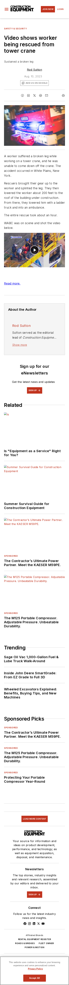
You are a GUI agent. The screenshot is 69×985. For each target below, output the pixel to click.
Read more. (12, 283)
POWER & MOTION (34, 947)
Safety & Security (15, 28)
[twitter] (34, 95)
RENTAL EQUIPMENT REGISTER (34, 939)
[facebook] (22, 95)
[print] (63, 95)
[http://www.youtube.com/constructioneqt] (43, 923)
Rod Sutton (34, 69)
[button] (6, 9)
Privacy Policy (35, 969)
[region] (34, 970)
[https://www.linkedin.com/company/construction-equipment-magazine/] (34, 923)
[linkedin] (28, 95)
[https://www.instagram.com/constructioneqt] (29, 923)
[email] (46, 95)
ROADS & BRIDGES (25, 943)
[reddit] (40, 95)
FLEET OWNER (46, 943)
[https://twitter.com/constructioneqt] (38, 923)
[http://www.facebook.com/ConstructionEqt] (25, 923)
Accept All (34, 978)
